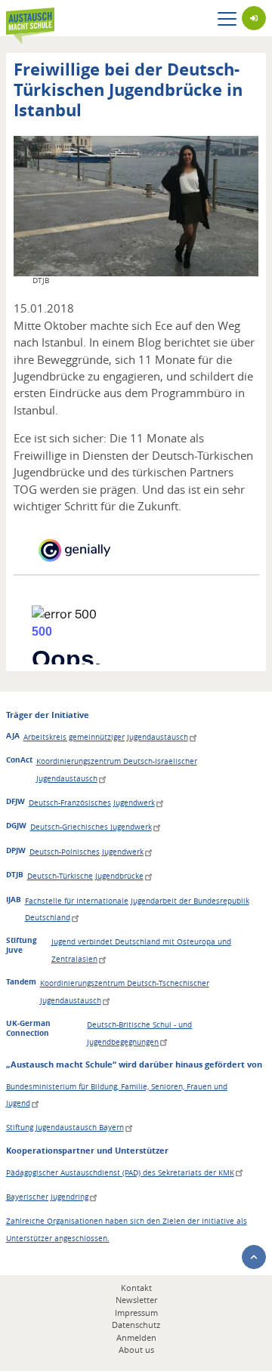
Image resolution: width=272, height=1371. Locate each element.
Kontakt (136, 1287)
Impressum (136, 1312)
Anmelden (136, 1337)
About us (136, 1349)
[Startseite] (30, 18)
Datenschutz (136, 1324)
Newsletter (136, 1299)
